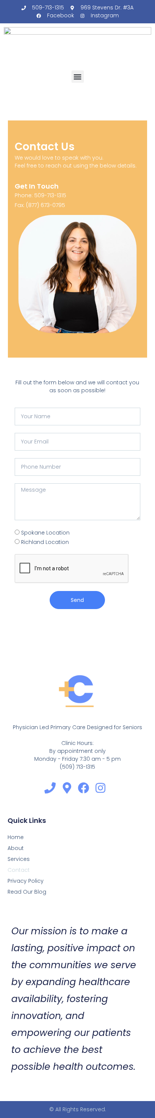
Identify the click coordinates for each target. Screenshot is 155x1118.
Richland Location (45, 542)
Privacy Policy (26, 881)
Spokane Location (45, 532)
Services (19, 859)
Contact (19, 870)
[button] (77, 76)
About (16, 848)
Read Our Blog (27, 892)
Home (16, 837)
